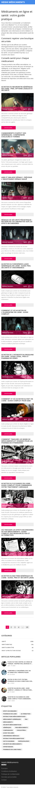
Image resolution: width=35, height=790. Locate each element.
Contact (4, 780)
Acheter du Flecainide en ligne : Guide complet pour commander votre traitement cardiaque (16, 485)
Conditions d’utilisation (9, 771)
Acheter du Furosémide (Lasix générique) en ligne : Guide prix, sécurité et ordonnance (16, 266)
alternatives (25, 714)
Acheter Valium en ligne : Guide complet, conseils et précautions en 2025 (20, 689)
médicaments (8, 722)
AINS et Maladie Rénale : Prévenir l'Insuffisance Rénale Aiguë (16, 178)
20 (27, 627)
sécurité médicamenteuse (12, 725)
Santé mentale (17, 644)
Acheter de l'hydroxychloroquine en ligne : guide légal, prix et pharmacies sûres (17, 356)
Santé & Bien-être (17, 647)
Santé (17, 641)
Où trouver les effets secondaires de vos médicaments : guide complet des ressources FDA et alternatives (17, 532)
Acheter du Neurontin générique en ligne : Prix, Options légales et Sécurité (17, 88)
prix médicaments (21, 727)
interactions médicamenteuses (14, 716)
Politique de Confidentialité (10, 774)
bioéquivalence (23, 741)
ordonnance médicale (11, 736)
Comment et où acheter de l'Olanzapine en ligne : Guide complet (14, 312)
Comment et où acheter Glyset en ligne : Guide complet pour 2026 (17, 400)
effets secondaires (10, 711)
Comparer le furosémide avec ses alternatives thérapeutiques (19, 671)
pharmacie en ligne (10, 714)
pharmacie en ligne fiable (12, 749)
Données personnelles (9, 777)
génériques (7, 727)
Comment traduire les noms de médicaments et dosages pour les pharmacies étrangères (17, 441)
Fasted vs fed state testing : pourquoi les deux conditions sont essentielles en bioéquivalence (20, 680)
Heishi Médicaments (13, 2)
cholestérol (21, 730)
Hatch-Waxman (8, 741)
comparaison (8, 730)
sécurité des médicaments (12, 744)
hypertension (8, 747)
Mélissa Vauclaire (7, 109)
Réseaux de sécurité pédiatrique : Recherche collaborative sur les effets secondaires (16, 222)
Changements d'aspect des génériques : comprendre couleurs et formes (13, 135)
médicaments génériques (12, 719)
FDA (26, 719)
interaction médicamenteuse (13, 738)
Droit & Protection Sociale (17, 650)
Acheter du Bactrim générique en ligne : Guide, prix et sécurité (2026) (17, 577)
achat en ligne (8, 733)
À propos (4, 768)
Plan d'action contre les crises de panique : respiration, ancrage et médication (20, 663)
